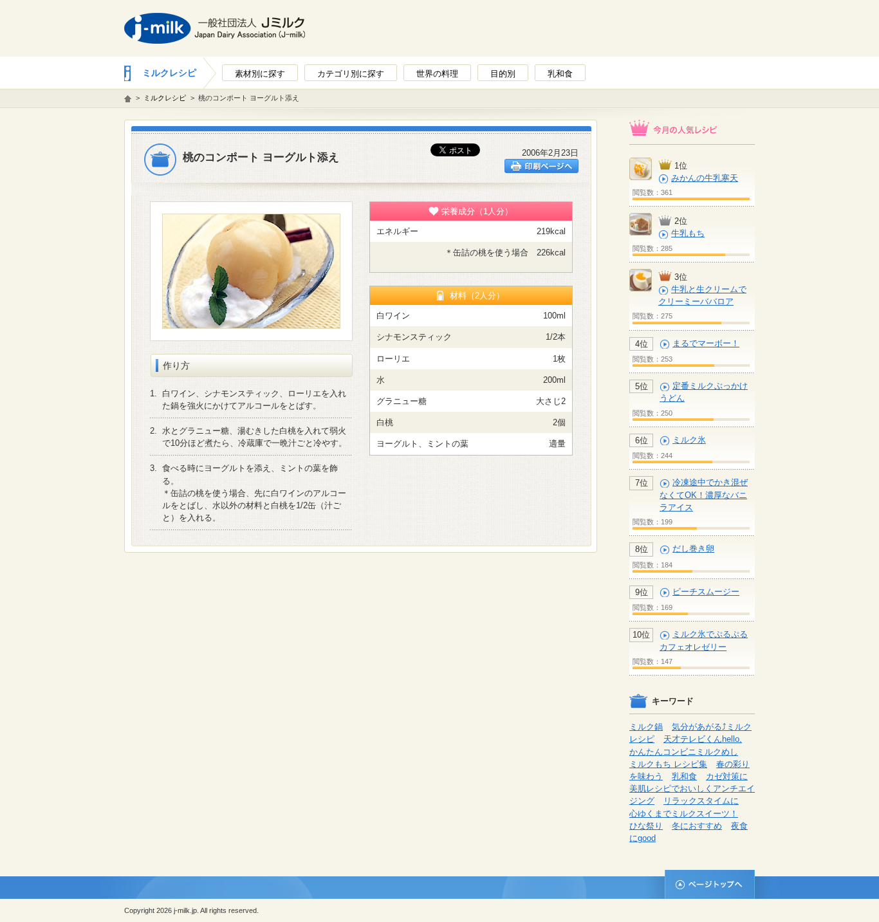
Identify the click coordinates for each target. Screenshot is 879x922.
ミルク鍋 (646, 727)
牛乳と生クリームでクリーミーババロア (702, 295)
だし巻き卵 (693, 548)
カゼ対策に (727, 776)
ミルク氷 (689, 440)
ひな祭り (646, 826)
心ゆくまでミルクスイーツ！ (683, 813)
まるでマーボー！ (705, 343)
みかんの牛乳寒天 (704, 178)
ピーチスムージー (705, 591)
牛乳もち (688, 233)
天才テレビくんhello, (702, 739)
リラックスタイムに (701, 801)
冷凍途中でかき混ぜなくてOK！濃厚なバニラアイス (704, 494)
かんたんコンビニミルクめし (683, 752)
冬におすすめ (697, 826)
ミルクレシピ (169, 73)
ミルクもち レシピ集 (668, 764)
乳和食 (684, 776)
